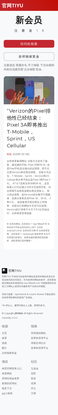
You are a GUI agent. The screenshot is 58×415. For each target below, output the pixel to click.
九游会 (34, 368)
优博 (33, 383)
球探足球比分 (38, 343)
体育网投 (7, 373)
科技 (9, 154)
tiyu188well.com (32, 282)
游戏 (4, 343)
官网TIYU (12, 5)
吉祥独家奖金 (29, 56)
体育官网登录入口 (12, 368)
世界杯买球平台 (39, 338)
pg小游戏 (7, 393)
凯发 (33, 378)
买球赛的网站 (38, 333)
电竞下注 (7, 388)
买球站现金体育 (10, 378)
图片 (4, 348)
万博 (33, 393)
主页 (4, 333)
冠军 (33, 373)
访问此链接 (29, 44)
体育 (4, 338)
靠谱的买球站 (9, 383)
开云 (33, 388)
